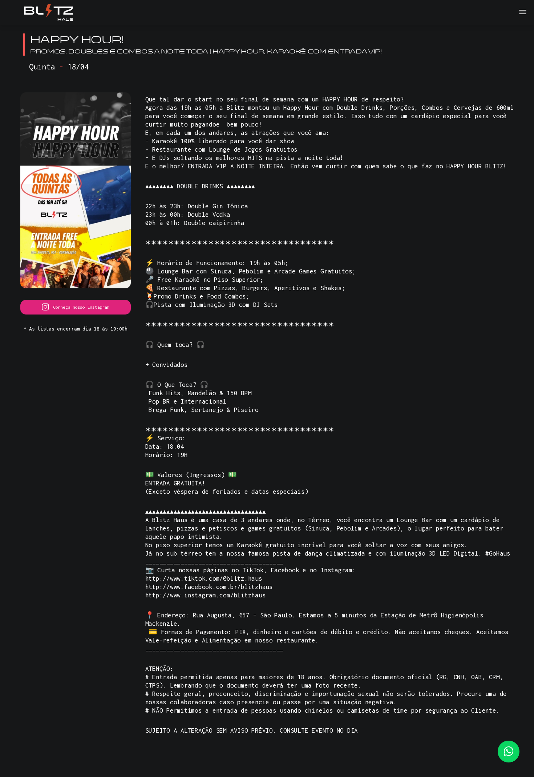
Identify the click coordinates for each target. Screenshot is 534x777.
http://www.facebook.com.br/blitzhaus (209, 586)
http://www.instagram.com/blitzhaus (205, 595)
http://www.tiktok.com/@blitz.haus (203, 578)
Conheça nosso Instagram (81, 307)
